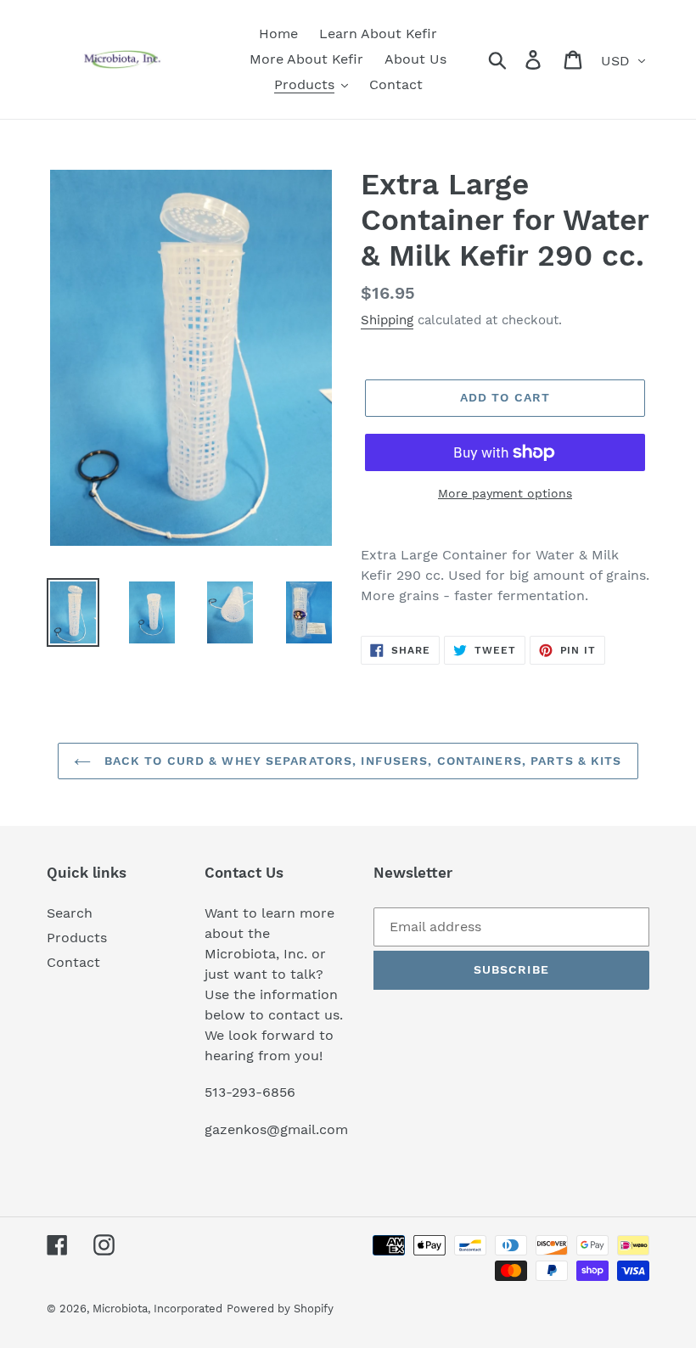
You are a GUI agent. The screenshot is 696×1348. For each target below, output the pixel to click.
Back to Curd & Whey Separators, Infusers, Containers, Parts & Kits (360, 760)
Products (77, 938)
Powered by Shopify (280, 1308)
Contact (73, 962)
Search (70, 913)
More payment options (505, 493)
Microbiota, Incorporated (157, 1308)
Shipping (387, 320)
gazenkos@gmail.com (276, 1129)
